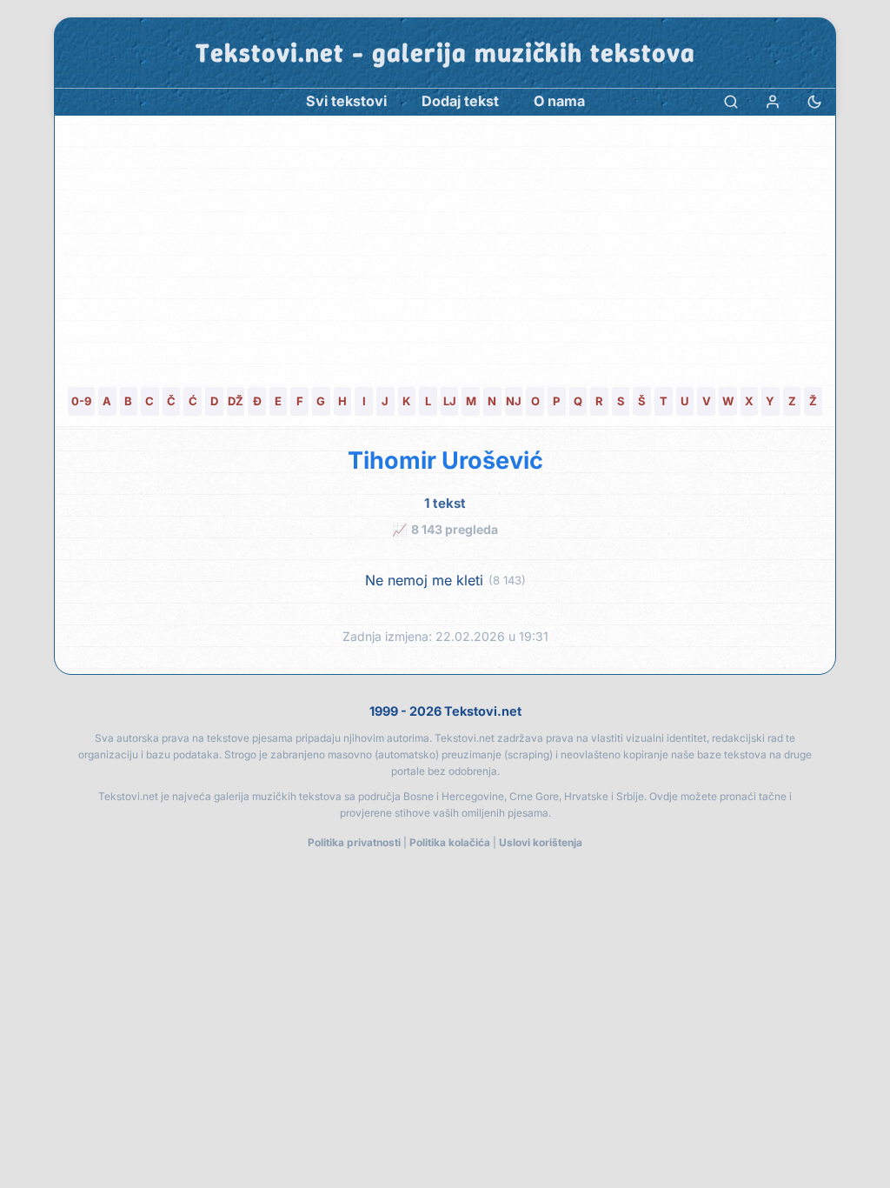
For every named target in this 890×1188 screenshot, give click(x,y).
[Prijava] (773, 101)
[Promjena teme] (814, 101)
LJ (449, 401)
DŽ (235, 401)
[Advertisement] (445, 246)
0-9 (81, 401)
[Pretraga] (731, 101)
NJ (513, 401)
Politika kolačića (449, 842)
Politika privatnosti (354, 842)
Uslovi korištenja (540, 842)
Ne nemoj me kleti (424, 580)
